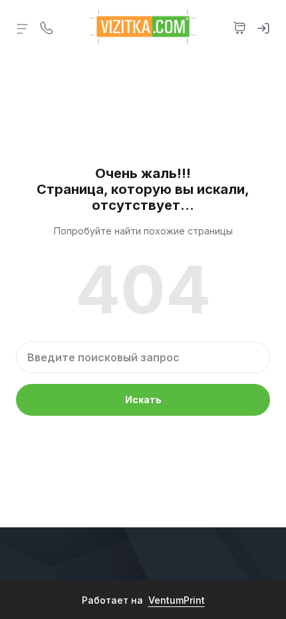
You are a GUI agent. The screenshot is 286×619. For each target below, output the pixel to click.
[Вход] (263, 27)
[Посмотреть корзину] (239, 27)
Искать (143, 399)
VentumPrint (176, 600)
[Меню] (22, 28)
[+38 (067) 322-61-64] (46, 27)
